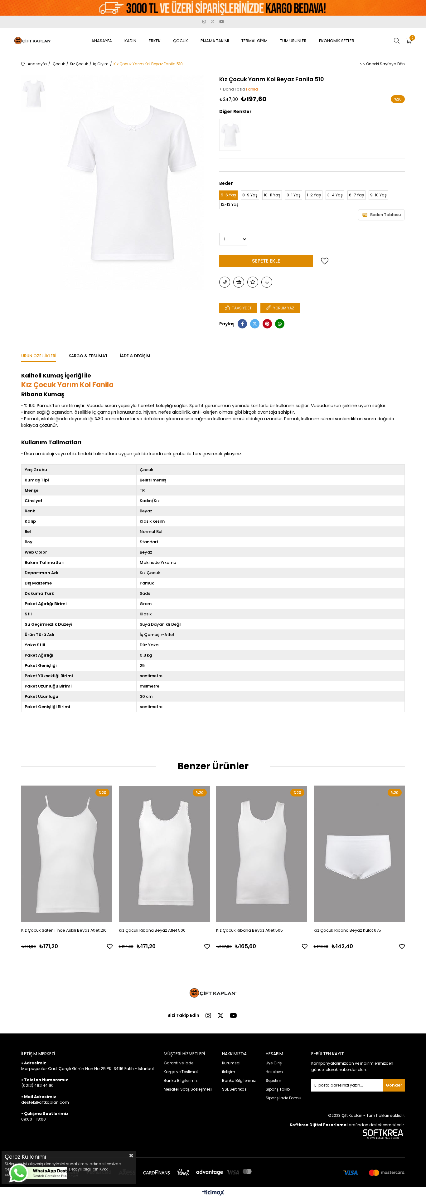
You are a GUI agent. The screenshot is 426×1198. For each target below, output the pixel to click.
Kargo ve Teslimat (181, 1071)
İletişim (228, 1071)
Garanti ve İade (178, 1063)
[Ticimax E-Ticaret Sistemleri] (213, 1193)
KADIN (130, 41)
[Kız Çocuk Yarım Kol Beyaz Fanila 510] (231, 135)
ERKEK (155, 41)
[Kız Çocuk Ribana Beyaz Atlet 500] (164, 854)
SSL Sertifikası (235, 1089)
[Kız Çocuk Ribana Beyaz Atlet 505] (261, 854)
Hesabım (274, 1071)
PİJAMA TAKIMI (215, 41)
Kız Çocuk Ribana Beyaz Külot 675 (347, 930)
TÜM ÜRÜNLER (293, 41)
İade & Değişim (135, 356)
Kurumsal (231, 1063)
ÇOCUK (180, 41)
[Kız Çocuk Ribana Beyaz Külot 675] (359, 854)
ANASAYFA (101, 41)
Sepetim (273, 1080)
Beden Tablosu (385, 215)
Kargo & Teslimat (88, 356)
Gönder (394, 1085)
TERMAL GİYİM (254, 41)
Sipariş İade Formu (283, 1098)
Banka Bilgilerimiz (180, 1080)
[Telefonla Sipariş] (224, 282)
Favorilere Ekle (110, 946)
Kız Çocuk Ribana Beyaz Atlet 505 (249, 930)
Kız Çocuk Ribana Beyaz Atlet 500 (152, 930)
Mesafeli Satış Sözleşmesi (188, 1089)
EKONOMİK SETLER (336, 41)
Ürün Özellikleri (38, 356)
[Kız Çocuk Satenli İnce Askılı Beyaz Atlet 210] (67, 854)
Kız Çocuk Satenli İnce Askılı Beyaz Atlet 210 (64, 930)
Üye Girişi (274, 1063)
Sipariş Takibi (278, 1089)
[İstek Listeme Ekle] (238, 282)
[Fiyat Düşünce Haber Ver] (266, 282)
